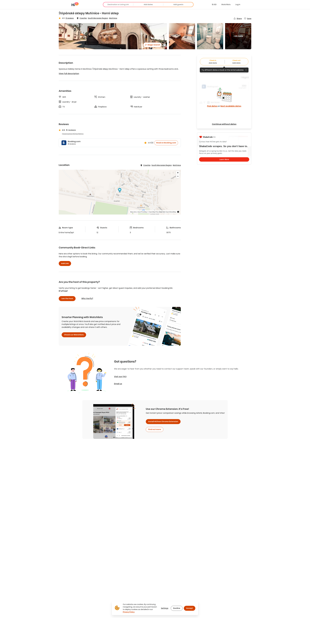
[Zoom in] (178, 172)
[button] (214, 4)
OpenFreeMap (142, 212)
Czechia (83, 18)
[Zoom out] (178, 176)
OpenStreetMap (171, 212)
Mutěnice (113, 18)
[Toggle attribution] (178, 211)
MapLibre (133, 212)
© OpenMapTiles (153, 212)
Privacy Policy (129, 612)
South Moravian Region (98, 18)
